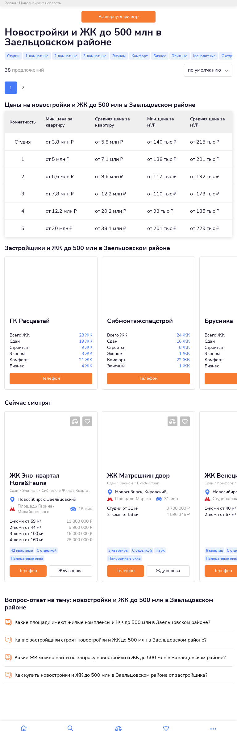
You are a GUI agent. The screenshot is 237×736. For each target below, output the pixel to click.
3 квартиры (118, 550)
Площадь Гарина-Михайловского (36, 509)
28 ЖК (85, 335)
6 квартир (214, 550)
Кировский (155, 492)
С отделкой (46, 550)
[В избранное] (87, 421)
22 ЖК (183, 360)
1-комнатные (36, 55)
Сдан (14, 490)
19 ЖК (85, 341)
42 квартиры (22, 550)
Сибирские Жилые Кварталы (66, 490)
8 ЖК (184, 347)
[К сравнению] (75, 421)
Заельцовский (61, 499)
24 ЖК (183, 335)
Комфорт (139, 55)
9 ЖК (86, 347)
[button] (12, 439)
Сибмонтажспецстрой (140, 321)
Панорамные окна (27, 558)
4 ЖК (86, 366)
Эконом (119, 55)
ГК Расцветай (30, 321)
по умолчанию (205, 70)
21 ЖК (85, 360)
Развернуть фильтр (118, 16)
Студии (13, 55)
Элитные (179, 55)
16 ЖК (183, 341)
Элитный (30, 490)
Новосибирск (31, 499)
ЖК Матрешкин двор (138, 475)
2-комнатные (65, 55)
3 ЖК (86, 354)
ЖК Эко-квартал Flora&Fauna (35, 479)
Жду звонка (70, 571)
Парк (160, 550)
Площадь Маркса (133, 499)
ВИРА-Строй (148, 483)
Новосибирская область (40, 3)
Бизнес (159, 55)
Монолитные (204, 55)
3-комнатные (94, 55)
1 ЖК (184, 354)
